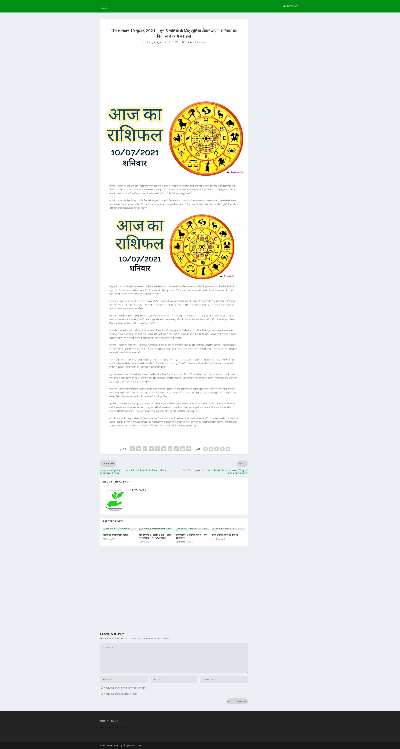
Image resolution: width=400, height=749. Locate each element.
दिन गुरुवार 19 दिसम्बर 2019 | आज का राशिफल (191, 536)
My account (290, 6)
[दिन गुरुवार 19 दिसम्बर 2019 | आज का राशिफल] (192, 529)
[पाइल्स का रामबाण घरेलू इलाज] (119, 529)
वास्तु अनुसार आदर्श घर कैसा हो (225, 534)
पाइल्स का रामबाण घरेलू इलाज (115, 534)
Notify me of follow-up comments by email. (126, 687)
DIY (184, 42)
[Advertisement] (174, 77)
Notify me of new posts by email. (120, 693)
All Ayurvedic (160, 42)
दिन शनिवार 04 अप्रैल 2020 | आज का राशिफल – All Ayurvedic (155, 536)
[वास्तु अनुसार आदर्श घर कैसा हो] (228, 529)
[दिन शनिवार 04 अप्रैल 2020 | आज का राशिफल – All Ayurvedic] (155, 529)
